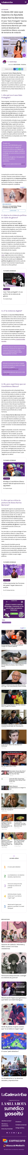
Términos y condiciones (4, 1124)
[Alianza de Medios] (14, 1145)
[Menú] (26, 2)
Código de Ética (20, 1128)
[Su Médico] (14, 1108)
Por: (12, 61)
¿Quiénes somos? (6, 1121)
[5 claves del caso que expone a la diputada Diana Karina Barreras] (14, 69)
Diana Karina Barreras (6, 622)
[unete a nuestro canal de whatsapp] (14, 609)
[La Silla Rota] (14, 1103)
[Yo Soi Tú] (14, 1113)
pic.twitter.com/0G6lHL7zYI (10, 369)
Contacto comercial (21, 1125)
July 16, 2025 (6, 374)
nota (2, 255)
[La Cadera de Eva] (7, 2)
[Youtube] (14, 1133)
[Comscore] (14, 1140)
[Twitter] (9, 1133)
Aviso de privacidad (7, 1129)
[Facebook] (7, 1133)
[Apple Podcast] (20, 1133)
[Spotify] (18, 1133)
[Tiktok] (16, 1133)
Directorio (18, 1121)
